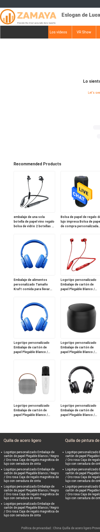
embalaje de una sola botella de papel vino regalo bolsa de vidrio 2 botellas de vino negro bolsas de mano (34, 222)
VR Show (84, 32)
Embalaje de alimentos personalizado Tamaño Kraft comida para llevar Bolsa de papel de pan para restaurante (33, 284)
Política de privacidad (36, 528)
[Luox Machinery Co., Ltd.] (28, 16)
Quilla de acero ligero (22, 440)
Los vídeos (58, 32)
